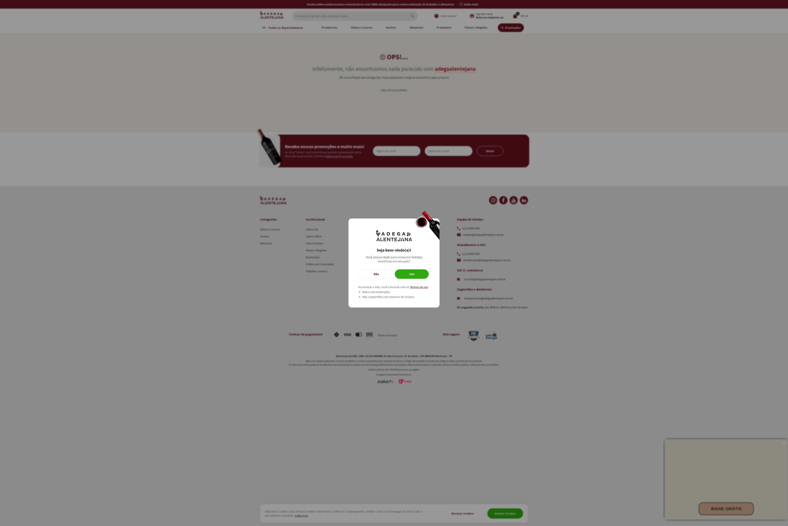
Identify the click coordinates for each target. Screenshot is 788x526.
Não (376, 274)
